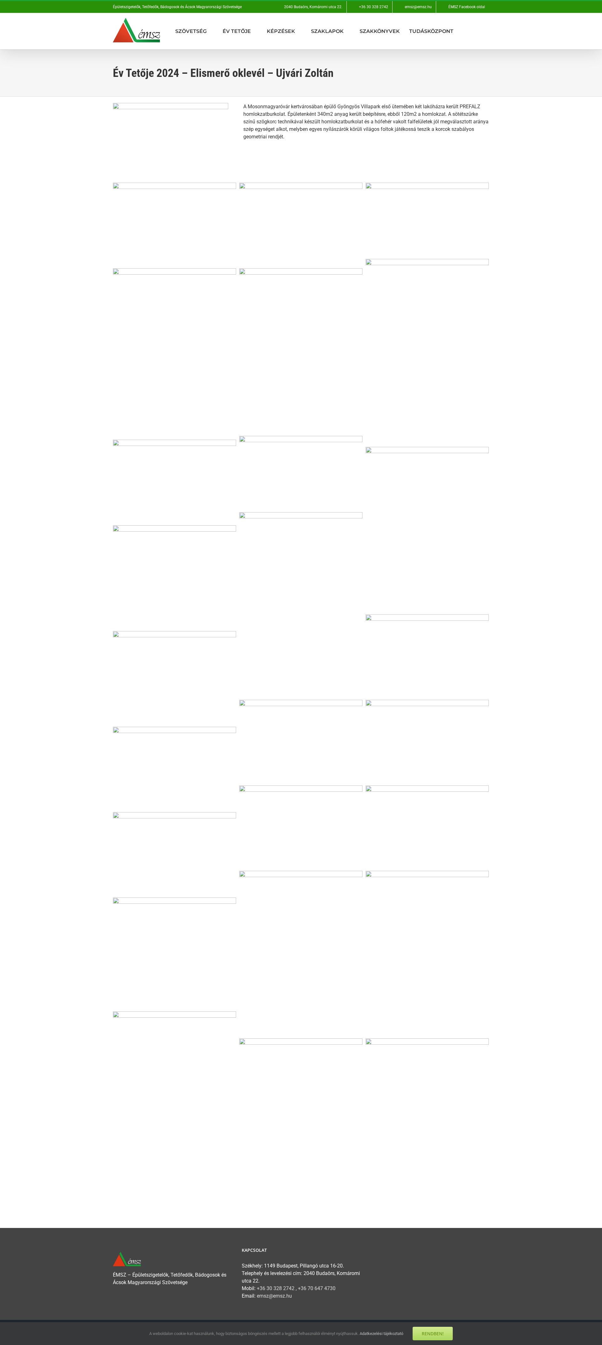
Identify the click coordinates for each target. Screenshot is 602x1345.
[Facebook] (374, 1252)
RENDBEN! (433, 1334)
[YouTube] (387, 1252)
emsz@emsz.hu (274, 1296)
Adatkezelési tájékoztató (381, 1333)
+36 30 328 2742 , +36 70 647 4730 (296, 1288)
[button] (487, 31)
